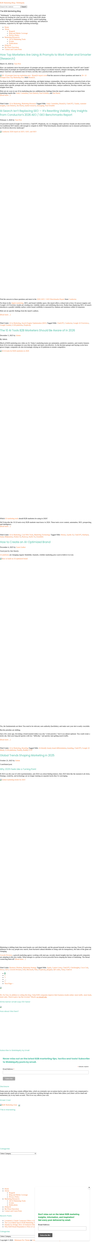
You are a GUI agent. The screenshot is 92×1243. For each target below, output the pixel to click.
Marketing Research (29, 104)
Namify (19, 750)
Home (6, 1189)
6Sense (63, 535)
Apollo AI (70, 535)
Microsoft (29, 970)
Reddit (25, 750)
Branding (25, 748)
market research (30, 106)
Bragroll (12, 1193)
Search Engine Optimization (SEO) (34, 323)
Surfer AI (32, 537)
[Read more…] (5, 95)
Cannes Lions (57, 968)
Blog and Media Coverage (18, 1195)
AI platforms (4, 555)
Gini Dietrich (33, 93)
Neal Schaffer (44, 93)
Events (11, 1203)
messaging (40, 106)
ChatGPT (69, 104)
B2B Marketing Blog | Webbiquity (12, 3)
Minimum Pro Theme (22, 1240)
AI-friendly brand (45, 748)
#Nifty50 (7, 1207)
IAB (24, 970)
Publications (13, 1205)
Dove (2, 970)
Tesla (63, 970)
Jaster (2, 537)
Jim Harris (56, 93)
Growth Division (6, 955)
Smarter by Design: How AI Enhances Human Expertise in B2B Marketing (31, 1225)
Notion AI (17, 537)
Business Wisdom (15, 968)
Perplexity (27, 325)
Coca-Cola (84, 968)
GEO (7, 970)
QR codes (56, 970)
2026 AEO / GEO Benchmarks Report (50, 299)
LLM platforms (17, 325)
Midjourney (9, 537)
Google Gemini (5, 325)
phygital (49, 970)
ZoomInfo (39, 537)
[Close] (89, 1187)
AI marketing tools (11, 518)
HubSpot (85, 535)
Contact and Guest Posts (13, 1211)
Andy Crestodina (22, 93)
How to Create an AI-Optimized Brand (25, 542)
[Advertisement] (46, 1031)
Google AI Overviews (81, 323)
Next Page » (8, 983)
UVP (30, 750)
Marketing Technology (42, 535)
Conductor (72, 299)
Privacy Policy (14, 1197)
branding (70, 748)
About (6, 1191)
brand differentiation (59, 748)
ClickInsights (75, 968)
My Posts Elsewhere (11, 1209)
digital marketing (17, 303)
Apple (49, 968)
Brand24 (31, 77)
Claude (76, 104)
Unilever (69, 970)
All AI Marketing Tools (17, 1201)
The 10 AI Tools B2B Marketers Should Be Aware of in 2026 (37, 330)
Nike (36, 970)
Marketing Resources (12, 1199)
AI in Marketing (15, 104)
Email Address (8, 1069)
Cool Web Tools (27, 535)
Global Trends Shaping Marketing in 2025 (27, 755)
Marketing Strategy (29, 968)
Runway (25, 537)
